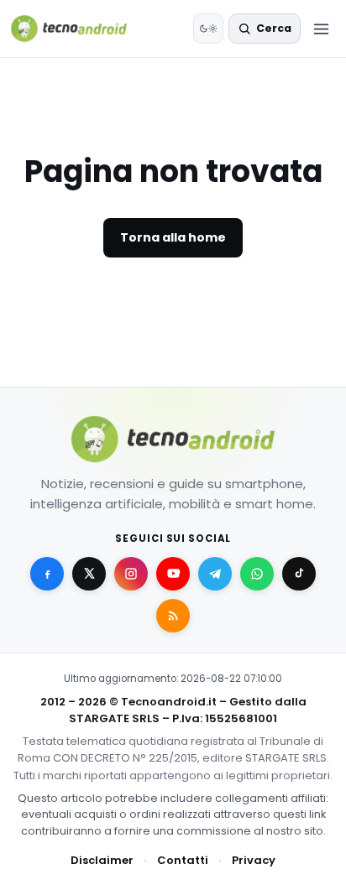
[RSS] (173, 615)
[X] (89, 574)
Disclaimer (102, 860)
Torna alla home (173, 237)
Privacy (253, 860)
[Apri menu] (321, 28)
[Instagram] (131, 574)
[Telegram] (215, 574)
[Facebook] (47, 574)
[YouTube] (173, 574)
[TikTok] (299, 574)
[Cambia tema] (208, 28)
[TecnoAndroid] (79, 28)
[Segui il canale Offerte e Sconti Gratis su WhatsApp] (257, 574)
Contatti (182, 860)
